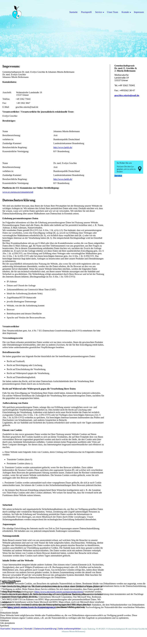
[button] (73, 623)
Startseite (5, 629)
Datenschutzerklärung (45, 629)
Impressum (17, 629)
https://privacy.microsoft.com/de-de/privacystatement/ (32, 607)
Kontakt (28, 629)
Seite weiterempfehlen (69, 629)
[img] (73, 28)
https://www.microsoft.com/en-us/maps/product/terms (59, 591)
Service (98, 12)
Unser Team (112, 12)
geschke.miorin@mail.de (126, 95)
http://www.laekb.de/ (62, 147)
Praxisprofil (86, 12)
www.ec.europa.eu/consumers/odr (17, 192)
